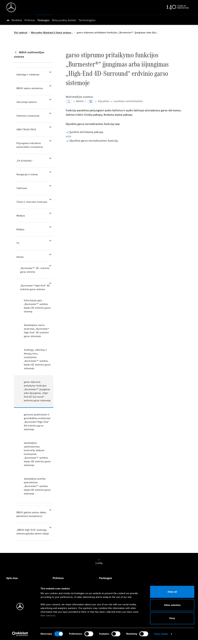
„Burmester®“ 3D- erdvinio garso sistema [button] (35, 269)
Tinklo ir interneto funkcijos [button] (31, 202)
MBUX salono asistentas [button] (29, 88)
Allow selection (172, 605)
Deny (172, 618)
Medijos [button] (20, 215)
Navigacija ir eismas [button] (27, 174)
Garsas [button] (20, 256)
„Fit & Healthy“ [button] (24, 160)
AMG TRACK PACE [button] (26, 129)
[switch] (88, 633)
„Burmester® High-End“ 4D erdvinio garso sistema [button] (35, 287)
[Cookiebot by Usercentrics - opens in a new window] (20, 634)
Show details (161, 634)
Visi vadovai (20, 32)
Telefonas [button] (21, 188)
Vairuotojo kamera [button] (26, 102)
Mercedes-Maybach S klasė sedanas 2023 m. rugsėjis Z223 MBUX (52, 32)
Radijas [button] (20, 229)
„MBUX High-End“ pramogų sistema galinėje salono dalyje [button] (32, 531)
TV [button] (17, 243)
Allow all (172, 591)
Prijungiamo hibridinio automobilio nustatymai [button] (29, 145)
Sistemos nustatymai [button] (27, 115)
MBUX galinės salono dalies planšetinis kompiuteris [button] (31, 514)
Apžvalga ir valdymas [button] (27, 74)
